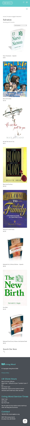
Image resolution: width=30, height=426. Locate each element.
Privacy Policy (5, 373)
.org (18, 414)
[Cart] (25, 421)
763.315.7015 (5, 414)
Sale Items (6, 3)
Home (4, 16)
